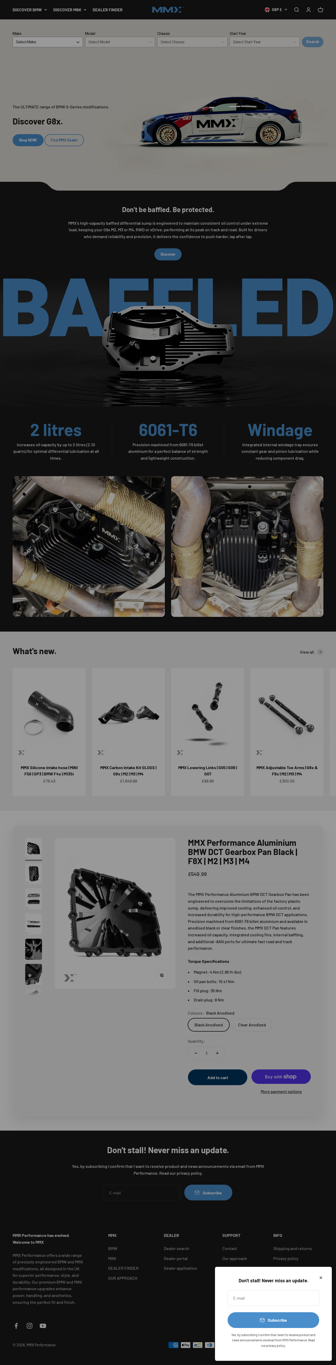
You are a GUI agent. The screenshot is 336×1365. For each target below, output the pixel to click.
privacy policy (275, 1345)
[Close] (320, 1277)
